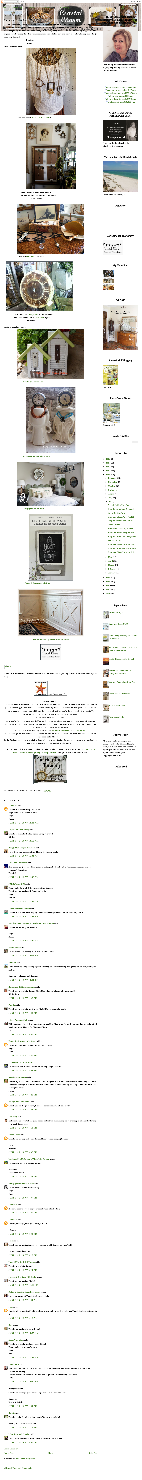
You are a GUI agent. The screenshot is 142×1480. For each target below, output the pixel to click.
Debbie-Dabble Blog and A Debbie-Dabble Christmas (31, 923)
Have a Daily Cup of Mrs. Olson (22, 1041)
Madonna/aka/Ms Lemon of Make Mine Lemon (29, 1159)
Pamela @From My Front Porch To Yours (51, 640)
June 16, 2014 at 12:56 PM (23, 980)
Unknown (13, 805)
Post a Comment (11, 1449)
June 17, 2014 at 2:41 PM (23, 1406)
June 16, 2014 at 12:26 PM (23, 956)
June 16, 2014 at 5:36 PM (23, 1177)
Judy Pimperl (14, 1364)
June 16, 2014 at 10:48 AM (24, 823)
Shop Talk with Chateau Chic (120, 521)
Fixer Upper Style (116, 717)
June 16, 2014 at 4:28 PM (23, 1095)
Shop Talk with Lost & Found (121, 509)
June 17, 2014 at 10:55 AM (24, 1333)
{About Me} (17, 8)
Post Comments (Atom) (25, 1459)
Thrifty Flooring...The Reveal (121, 659)
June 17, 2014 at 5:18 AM (23, 1318)
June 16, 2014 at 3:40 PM (23, 1055)
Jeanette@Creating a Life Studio (22, 1277)
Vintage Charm (114, 540)
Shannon (12, 962)
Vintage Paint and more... (19, 1102)
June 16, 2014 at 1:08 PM (23, 998)
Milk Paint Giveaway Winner (120, 528)
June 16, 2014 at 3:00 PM (23, 1034)
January (112, 573)
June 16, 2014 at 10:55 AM (24, 841)
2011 (108, 585)
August (111, 494)
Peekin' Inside (114, 525)
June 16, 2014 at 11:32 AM (24, 901)
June (110, 501)
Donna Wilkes (15, 947)
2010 (108, 589)
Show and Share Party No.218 (121, 517)
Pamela (12, 1005)
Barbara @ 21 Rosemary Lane (22, 987)
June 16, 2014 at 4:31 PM (23, 1110)
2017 (108, 463)
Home (4, 8)
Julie (11, 1307)
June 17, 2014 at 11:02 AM (24, 1357)
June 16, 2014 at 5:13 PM (23, 1128)
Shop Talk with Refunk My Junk (122, 548)
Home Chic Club (16, 1340)
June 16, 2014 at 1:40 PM (23, 1013)
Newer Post (8, 1453)
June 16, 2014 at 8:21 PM (23, 1270)
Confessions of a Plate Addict (21, 1062)
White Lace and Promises (19, 1434)
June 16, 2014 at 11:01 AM (24, 856)
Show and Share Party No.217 (21, 20)
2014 (108, 475)
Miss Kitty (13, 1117)
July (110, 498)
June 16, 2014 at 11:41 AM (24, 916)
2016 (108, 467)
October (112, 486)
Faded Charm (15, 1135)
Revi (10, 1325)
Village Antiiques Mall (18, 1020)
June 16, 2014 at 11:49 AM (24, 941)
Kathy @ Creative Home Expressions (24, 1292)
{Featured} (30, 8)
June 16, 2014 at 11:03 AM (24, 877)
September (113, 490)
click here (30, 257)
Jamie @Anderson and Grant (38, 583)
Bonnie (12, 1413)
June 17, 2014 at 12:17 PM (23, 1382)
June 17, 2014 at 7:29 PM (23, 1427)
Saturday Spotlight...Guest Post (122, 682)
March (111, 565)
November (113, 482)
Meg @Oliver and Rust (34, 508)
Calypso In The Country (19, 830)
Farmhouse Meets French (119, 694)
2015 (108, 471)
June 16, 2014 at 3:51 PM (23, 1070)
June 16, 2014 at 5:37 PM (23, 1198)
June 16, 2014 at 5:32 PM (23, 1152)
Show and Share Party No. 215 (121, 552)
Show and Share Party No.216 (121, 544)
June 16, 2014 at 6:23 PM (23, 1255)
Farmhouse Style (116, 612)
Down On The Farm (116, 513)
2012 (108, 582)
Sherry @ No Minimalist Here (21, 1183)
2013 (108, 578)
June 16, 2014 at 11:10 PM (23, 1285)
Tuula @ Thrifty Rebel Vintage (22, 1262)
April (110, 561)
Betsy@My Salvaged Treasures (22, 848)
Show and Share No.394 (119, 624)
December (112, 478)
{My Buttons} (63, 8)
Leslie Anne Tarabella (18, 863)
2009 (108, 593)
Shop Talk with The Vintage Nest (122, 536)
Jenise (11, 1241)
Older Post (92, 1453)
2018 (108, 459)
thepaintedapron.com (18, 1077)
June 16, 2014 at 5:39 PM (23, 1213)
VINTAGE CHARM (40, 118)
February (112, 569)
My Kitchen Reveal (117, 705)
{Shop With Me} (46, 8)
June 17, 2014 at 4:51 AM (23, 1300)
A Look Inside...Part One (118, 505)
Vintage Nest (32, 314)
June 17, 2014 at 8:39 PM (23, 1442)
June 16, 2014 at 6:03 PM (23, 1234)
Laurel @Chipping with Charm (36, 456)
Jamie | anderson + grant (19, 908)
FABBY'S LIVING (17, 884)
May (110, 557)
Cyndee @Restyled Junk (33, 382)
